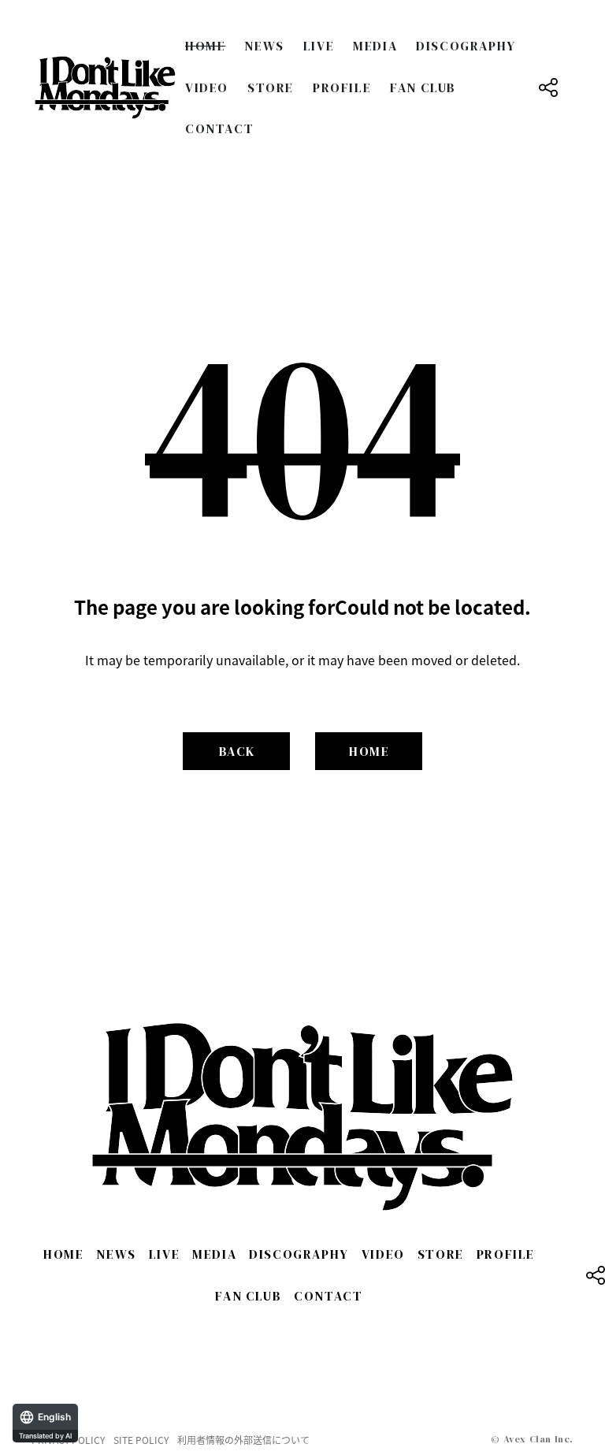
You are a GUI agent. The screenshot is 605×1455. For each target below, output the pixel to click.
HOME (205, 45)
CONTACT (219, 128)
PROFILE (342, 87)
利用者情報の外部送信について (243, 1440)
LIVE (318, 45)
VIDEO (206, 87)
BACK (237, 751)
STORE (270, 87)
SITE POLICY (141, 1440)
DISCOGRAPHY (466, 45)
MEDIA (375, 45)
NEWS (264, 45)
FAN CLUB (423, 87)
